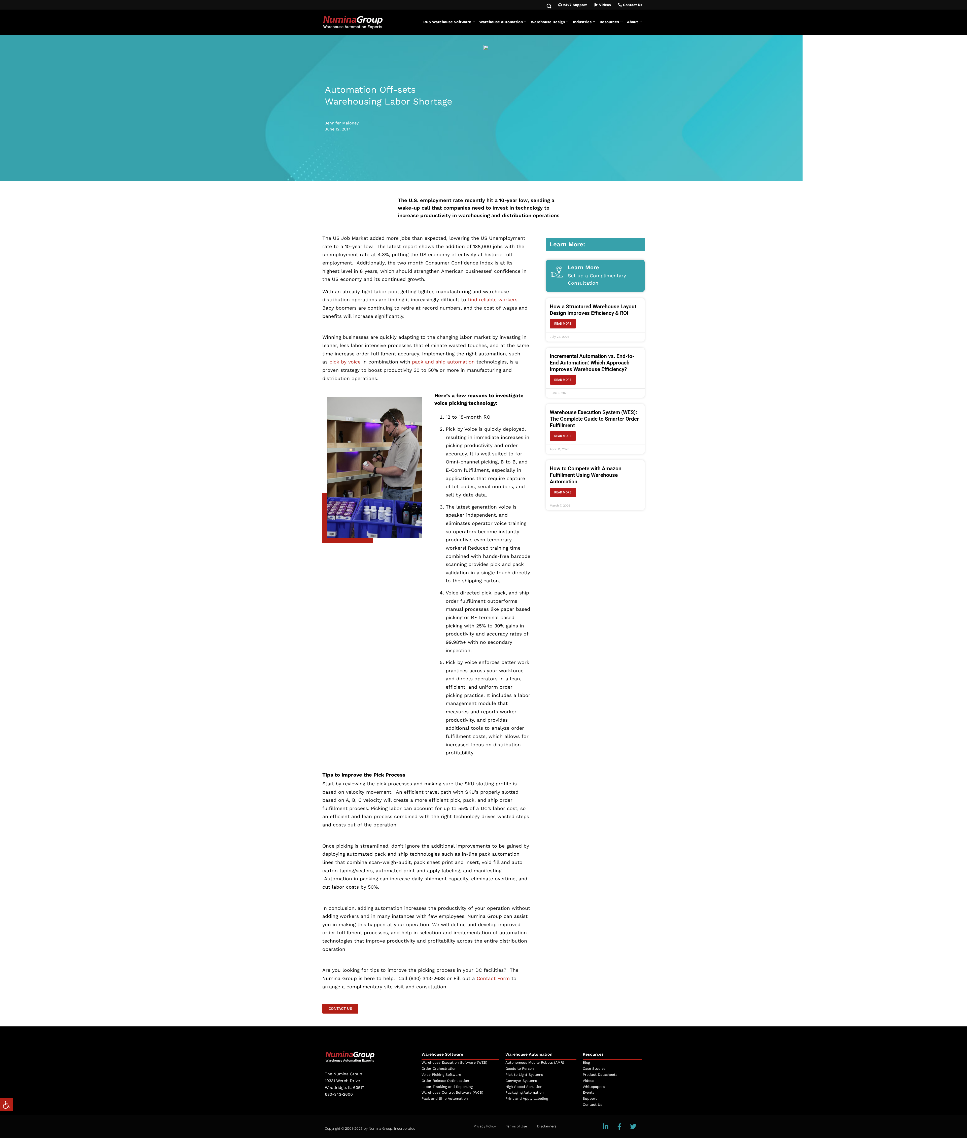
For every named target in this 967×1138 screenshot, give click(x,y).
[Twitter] (633, 1126)
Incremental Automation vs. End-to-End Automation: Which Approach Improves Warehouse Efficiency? (592, 362)
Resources (609, 22)
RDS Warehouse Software (447, 22)
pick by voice (345, 362)
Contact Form (493, 978)
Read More (562, 323)
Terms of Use (516, 1126)
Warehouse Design (548, 22)
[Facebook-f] (619, 1126)
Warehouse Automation (501, 22)
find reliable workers (492, 300)
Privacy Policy (485, 1126)
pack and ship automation (444, 362)
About (632, 22)
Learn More (583, 267)
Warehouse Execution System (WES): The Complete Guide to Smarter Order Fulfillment (594, 418)
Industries (582, 22)
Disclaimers (546, 1126)
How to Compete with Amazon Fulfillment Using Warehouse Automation (585, 475)
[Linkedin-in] (605, 1126)
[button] (6, 1104)
